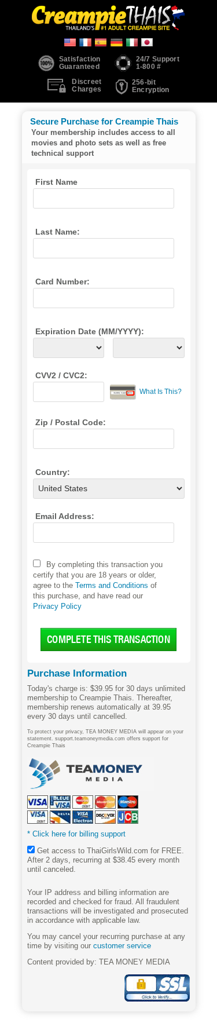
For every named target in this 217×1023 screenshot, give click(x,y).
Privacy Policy (57, 606)
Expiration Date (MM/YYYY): (89, 331)
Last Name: (57, 231)
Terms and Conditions (111, 585)
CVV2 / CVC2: (61, 375)
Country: (52, 472)
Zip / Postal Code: (70, 422)
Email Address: (64, 516)
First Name (56, 182)
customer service (122, 945)
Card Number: (62, 281)
